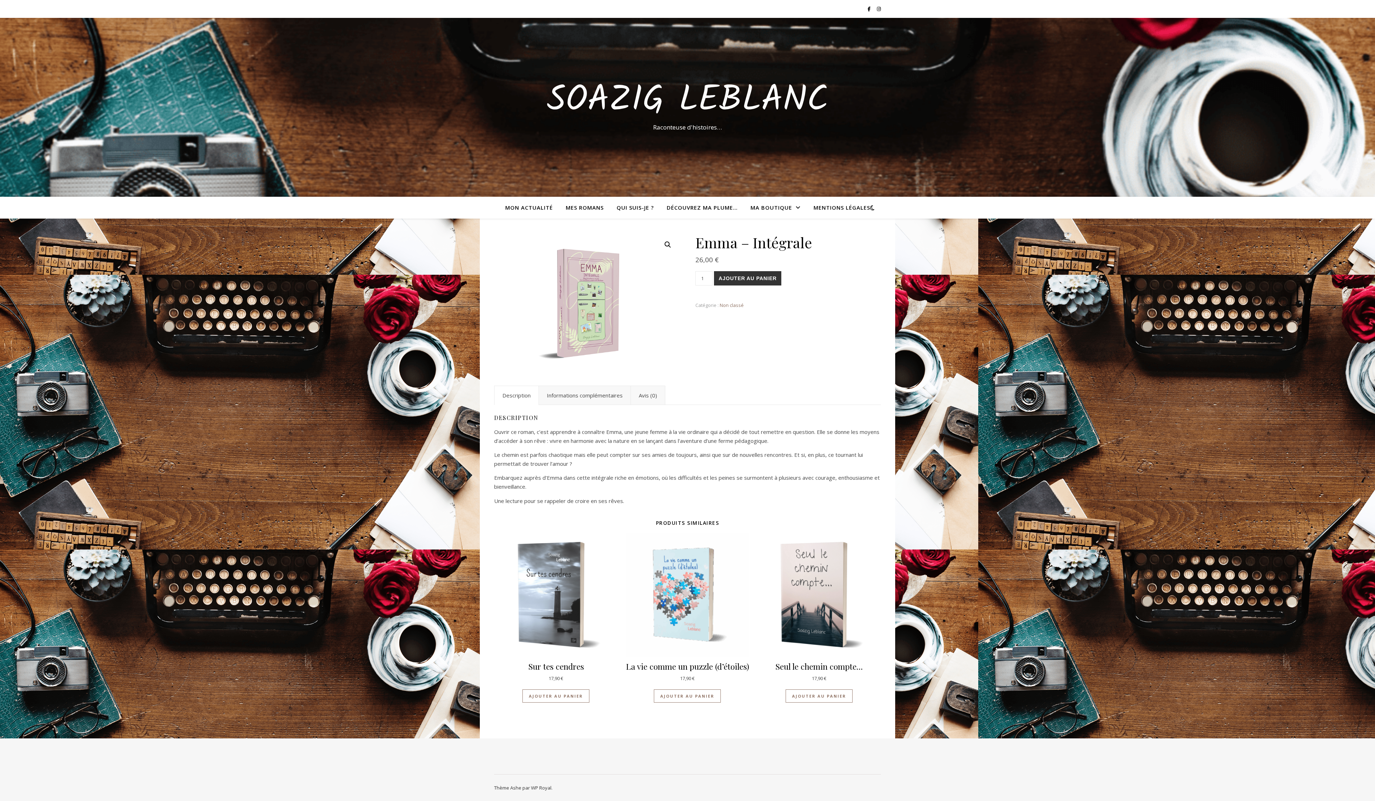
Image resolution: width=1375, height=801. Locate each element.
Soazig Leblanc (687, 101)
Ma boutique (771, 207)
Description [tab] (516, 395)
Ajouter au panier (748, 278)
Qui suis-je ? (635, 207)
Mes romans (585, 207)
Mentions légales (842, 207)
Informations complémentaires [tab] (585, 395)
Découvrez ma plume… (702, 207)
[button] (667, 244)
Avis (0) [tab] (648, 395)
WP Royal (541, 788)
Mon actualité (529, 207)
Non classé (732, 305)
